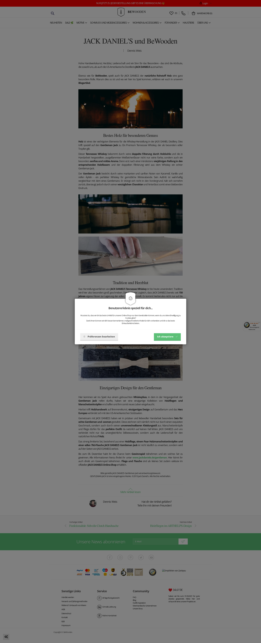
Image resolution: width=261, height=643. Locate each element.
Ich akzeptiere (165, 336)
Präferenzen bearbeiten (101, 336)
